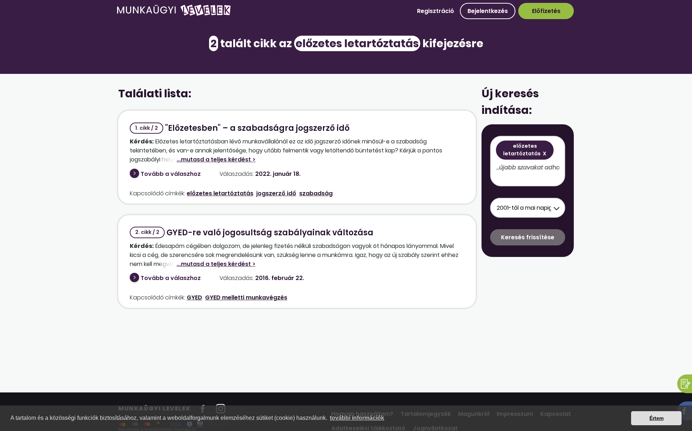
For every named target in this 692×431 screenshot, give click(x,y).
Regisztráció (435, 11)
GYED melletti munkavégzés (246, 297)
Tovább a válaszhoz (171, 174)
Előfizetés (546, 11)
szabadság (316, 193)
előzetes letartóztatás (220, 193)
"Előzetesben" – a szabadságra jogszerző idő (242, 128)
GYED (194, 297)
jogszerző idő (276, 193)
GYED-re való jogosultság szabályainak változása (254, 232)
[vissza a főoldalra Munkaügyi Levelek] (173, 14)
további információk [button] (357, 418)
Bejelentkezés (487, 11)
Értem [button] (656, 418)
